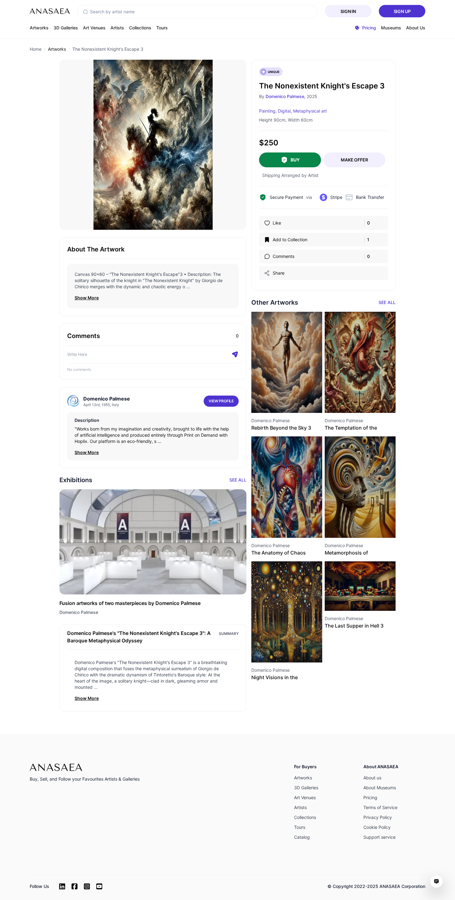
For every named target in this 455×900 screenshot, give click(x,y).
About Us (415, 27)
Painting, (268, 111)
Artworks (39, 27)
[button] (85, 11)
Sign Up (402, 11)
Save (293, 401)
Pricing (370, 797)
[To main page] (50, 11)
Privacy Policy (377, 817)
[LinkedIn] (62, 886)
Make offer (354, 159)
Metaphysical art (310, 111)
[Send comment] (235, 354)
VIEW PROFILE (221, 401)
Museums (391, 27)
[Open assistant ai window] (436, 881)
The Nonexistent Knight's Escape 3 (107, 49)
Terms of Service (380, 807)
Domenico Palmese (78, 612)
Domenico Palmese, (286, 96)
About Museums (379, 787)
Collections (140, 27)
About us (372, 777)
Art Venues (94, 27)
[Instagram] (87, 886)
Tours (162, 27)
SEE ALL (387, 302)
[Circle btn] (276, 402)
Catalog (302, 837)
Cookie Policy (377, 827)
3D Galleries (66, 27)
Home (35, 49)
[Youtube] (99, 886)
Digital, (285, 111)
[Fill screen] (200, 72)
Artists (117, 27)
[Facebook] (74, 886)
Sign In (348, 11)
